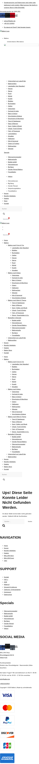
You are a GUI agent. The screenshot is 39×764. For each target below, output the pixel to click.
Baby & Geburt (16, 280)
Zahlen (14, 255)
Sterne (14, 260)
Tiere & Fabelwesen (18, 303)
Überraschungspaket (18, 328)
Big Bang (15, 333)
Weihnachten (16, 290)
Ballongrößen (12, 340)
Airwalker (15, 270)
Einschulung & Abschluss (20, 283)
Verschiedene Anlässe (19, 298)
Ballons (6, 243)
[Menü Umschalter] (3, 34)
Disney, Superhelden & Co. (20, 315)
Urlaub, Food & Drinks (19, 310)
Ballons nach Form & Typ (16, 245)
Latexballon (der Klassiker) (20, 248)
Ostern (14, 285)
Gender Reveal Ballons (19, 325)
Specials (6, 152)
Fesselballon (16, 335)
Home (6, 240)
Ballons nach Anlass (14, 273)
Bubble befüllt (16, 320)
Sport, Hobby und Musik (19, 308)
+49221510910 (5, 683)
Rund (13, 263)
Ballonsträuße (16, 330)
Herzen (14, 258)
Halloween (15, 288)
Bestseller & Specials (14, 318)
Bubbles (14, 250)
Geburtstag (15, 275)
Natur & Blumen (17, 305)
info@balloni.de (5, 679)
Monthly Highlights (10, 345)
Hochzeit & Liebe (17, 278)
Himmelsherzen (17, 323)
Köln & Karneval (17, 295)
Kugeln (14, 268)
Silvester (14, 293)
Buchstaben (16, 253)
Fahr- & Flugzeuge (18, 313)
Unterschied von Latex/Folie (17, 338)
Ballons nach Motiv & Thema (17, 300)
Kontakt (6, 353)
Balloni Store (8, 350)
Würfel (14, 265)
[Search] (4, 213)
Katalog (6, 348)
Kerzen (6, 343)
